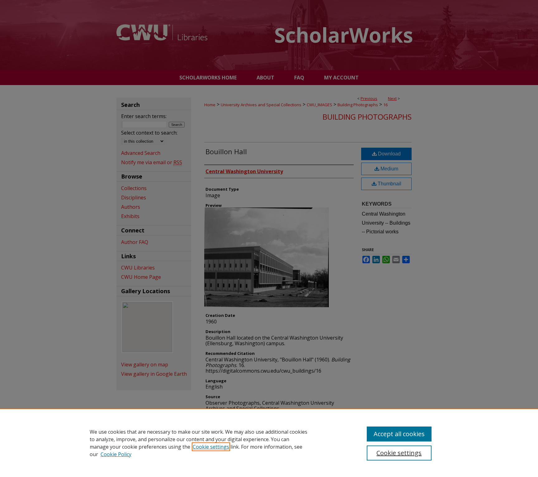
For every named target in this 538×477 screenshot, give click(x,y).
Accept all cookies (399, 434)
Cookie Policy (116, 454)
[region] (269, 442)
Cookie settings (211, 446)
